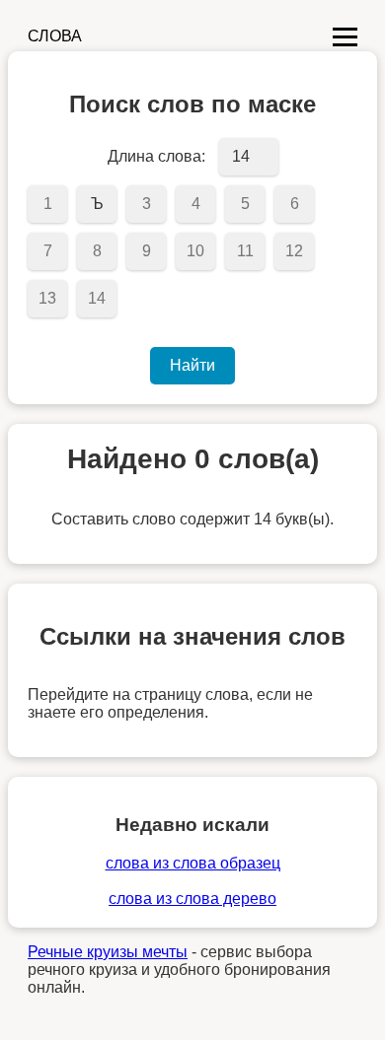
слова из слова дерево (192, 898)
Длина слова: (156, 156)
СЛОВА (55, 36)
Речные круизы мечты (108, 951)
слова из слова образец (193, 863)
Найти (192, 365)
